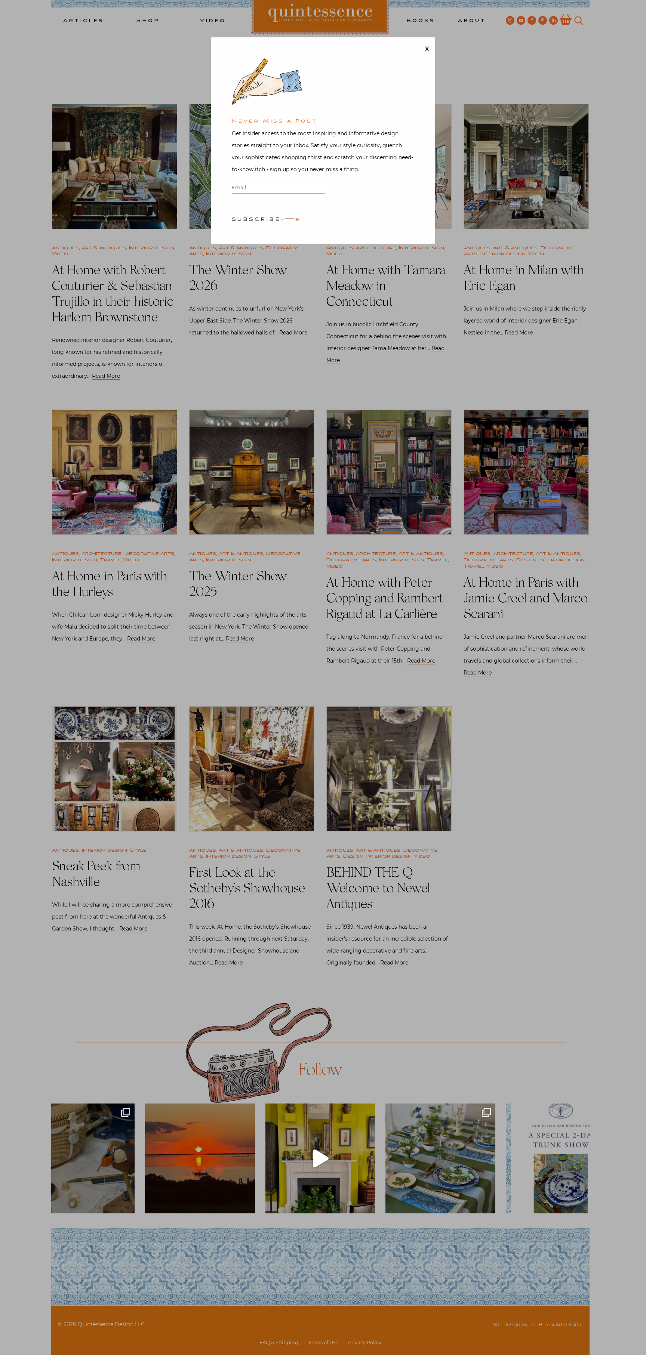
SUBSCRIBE (256, 220)
